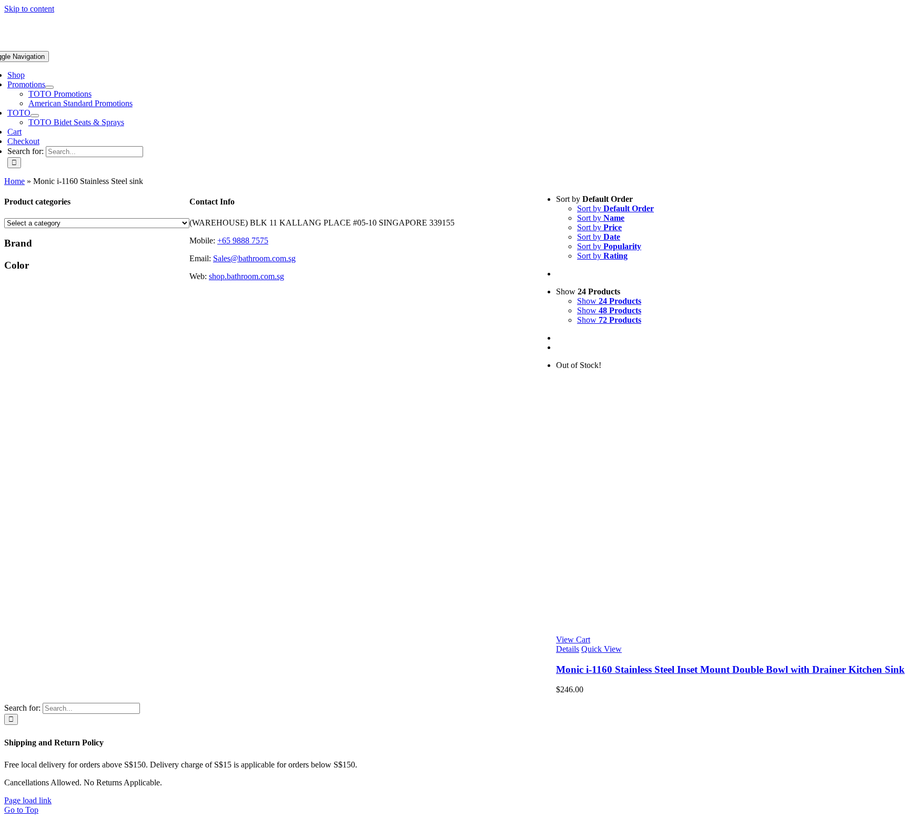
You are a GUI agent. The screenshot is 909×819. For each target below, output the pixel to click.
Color (16, 265)
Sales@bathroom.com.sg (254, 258)
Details (567, 648)
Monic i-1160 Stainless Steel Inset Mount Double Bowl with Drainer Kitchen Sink (730, 669)
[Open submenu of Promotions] (49, 87)
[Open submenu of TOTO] (35, 115)
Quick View (601, 648)
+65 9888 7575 (242, 240)
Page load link (28, 800)
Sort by (615, 208)
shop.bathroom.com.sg (246, 276)
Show (609, 300)
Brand (18, 243)
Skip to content (29, 8)
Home (14, 181)
